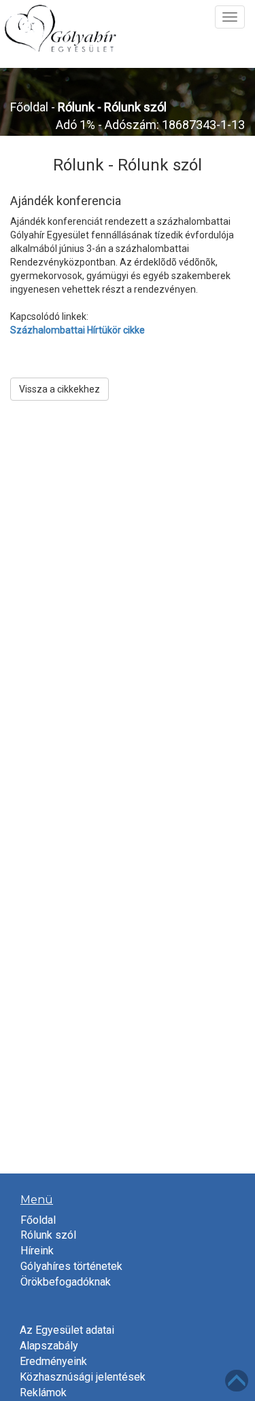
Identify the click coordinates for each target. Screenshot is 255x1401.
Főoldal (29, 107)
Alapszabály (49, 1345)
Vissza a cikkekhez (59, 389)
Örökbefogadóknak (65, 1281)
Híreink (37, 1250)
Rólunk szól (48, 1235)
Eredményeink (53, 1361)
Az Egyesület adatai (67, 1330)
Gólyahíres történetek (71, 1266)
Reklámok (43, 1392)
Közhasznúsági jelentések (83, 1376)
